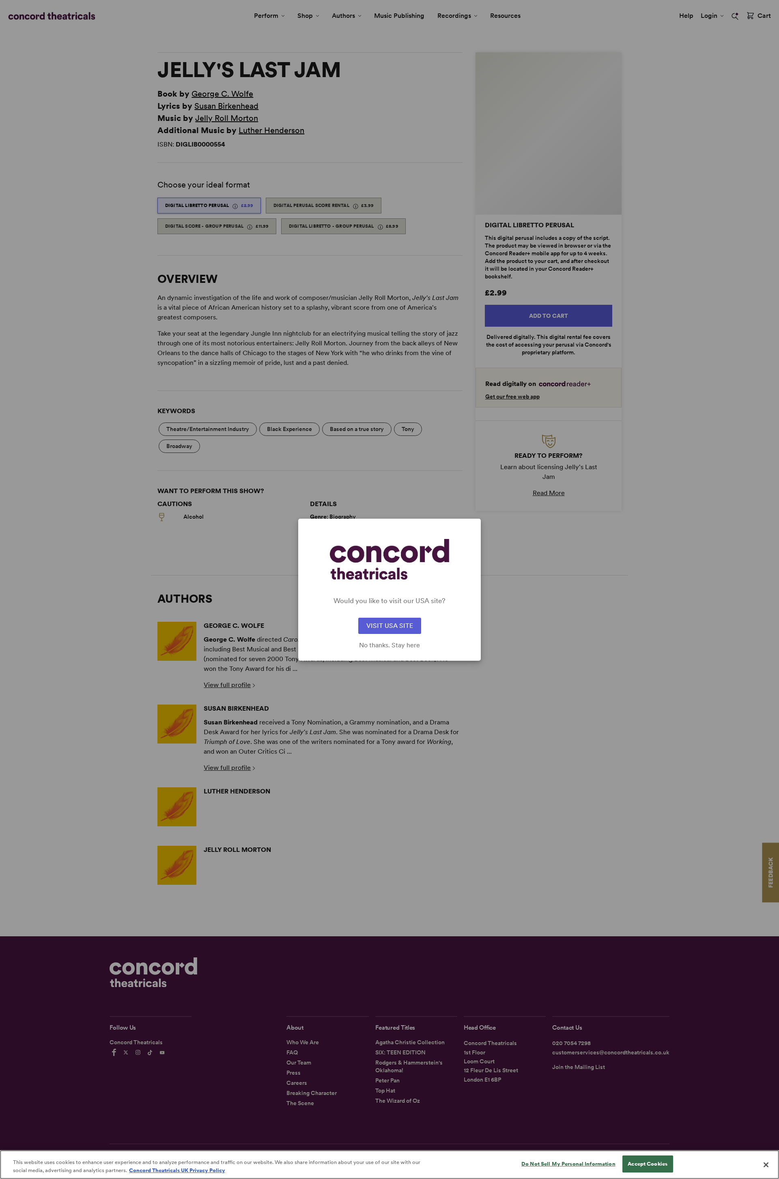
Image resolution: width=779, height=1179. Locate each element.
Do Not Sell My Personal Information (568, 1164)
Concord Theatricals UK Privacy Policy (177, 1170)
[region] (389, 1164)
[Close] (766, 1165)
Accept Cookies (647, 1164)
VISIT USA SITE (389, 625)
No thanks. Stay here (389, 645)
